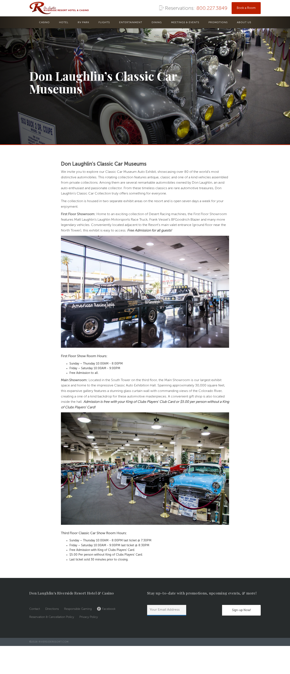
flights (104, 22)
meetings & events (185, 22)
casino (44, 22)
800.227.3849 (211, 8)
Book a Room (246, 8)
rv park (83, 22)
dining (157, 22)
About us (244, 22)
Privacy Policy (88, 617)
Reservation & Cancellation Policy (51, 617)
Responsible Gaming (78, 608)
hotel (63, 22)
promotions (218, 22)
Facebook (108, 608)
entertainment (130, 22)
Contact (34, 608)
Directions (52, 608)
